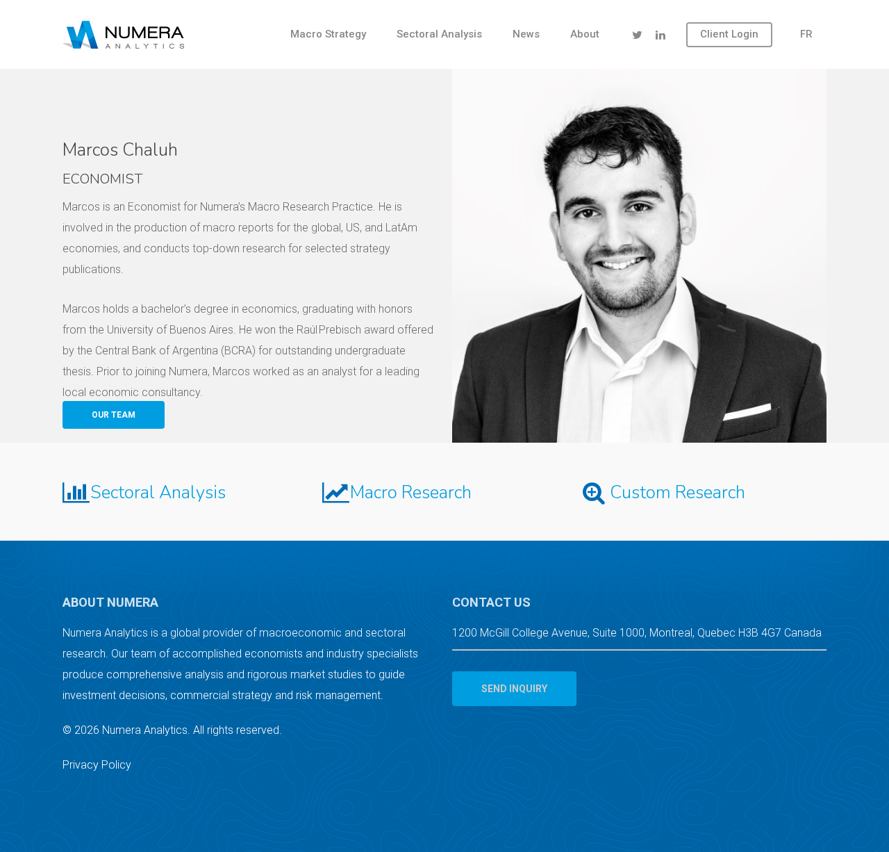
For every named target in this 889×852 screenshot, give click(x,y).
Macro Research (411, 492)
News (526, 34)
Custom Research (677, 492)
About (584, 34)
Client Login (729, 34)
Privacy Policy (97, 764)
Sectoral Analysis (439, 34)
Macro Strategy (328, 34)
